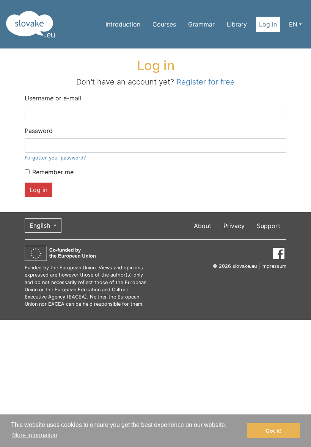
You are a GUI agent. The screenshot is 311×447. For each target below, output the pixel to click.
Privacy (234, 226)
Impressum (273, 266)
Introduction (122, 24)
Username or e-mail (53, 98)
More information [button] (34, 435)
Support (268, 226)
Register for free (205, 81)
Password (39, 130)
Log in (268, 24)
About (202, 226)
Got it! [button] (273, 431)
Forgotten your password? (55, 158)
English (41, 225)
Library (237, 24)
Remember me (53, 172)
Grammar (201, 24)
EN (293, 24)
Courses (164, 24)
